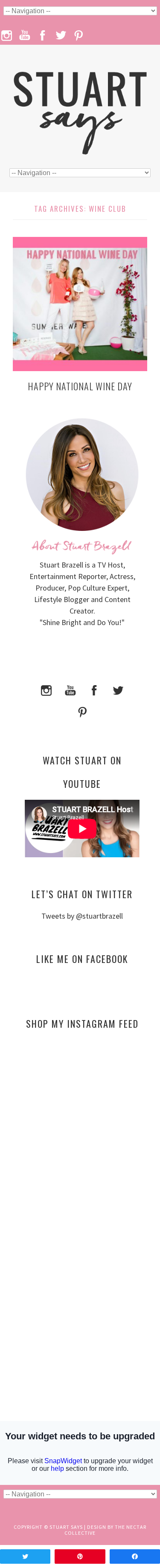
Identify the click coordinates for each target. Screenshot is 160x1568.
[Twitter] (118, 689)
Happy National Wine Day (80, 386)
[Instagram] (46, 689)
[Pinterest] (82, 711)
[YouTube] (70, 689)
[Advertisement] (82, 1118)
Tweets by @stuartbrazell (82, 916)
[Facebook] (94, 689)
